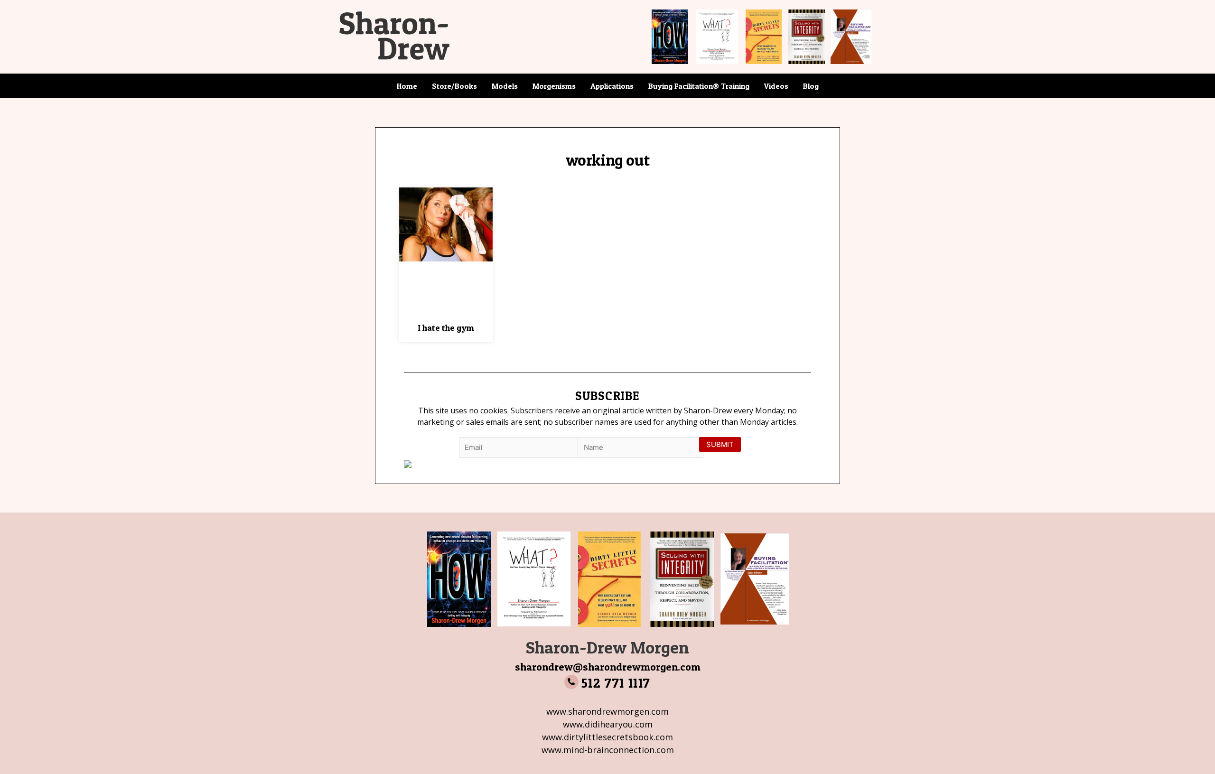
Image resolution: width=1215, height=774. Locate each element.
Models (505, 86)
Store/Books (454, 86)
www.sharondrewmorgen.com (607, 711)
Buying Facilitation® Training (698, 86)
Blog (811, 86)
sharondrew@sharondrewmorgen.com (608, 667)
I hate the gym (446, 328)
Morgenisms (554, 86)
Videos (776, 86)
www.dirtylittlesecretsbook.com (607, 737)
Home (407, 86)
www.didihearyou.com (608, 724)
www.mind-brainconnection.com (608, 749)
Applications (612, 86)
